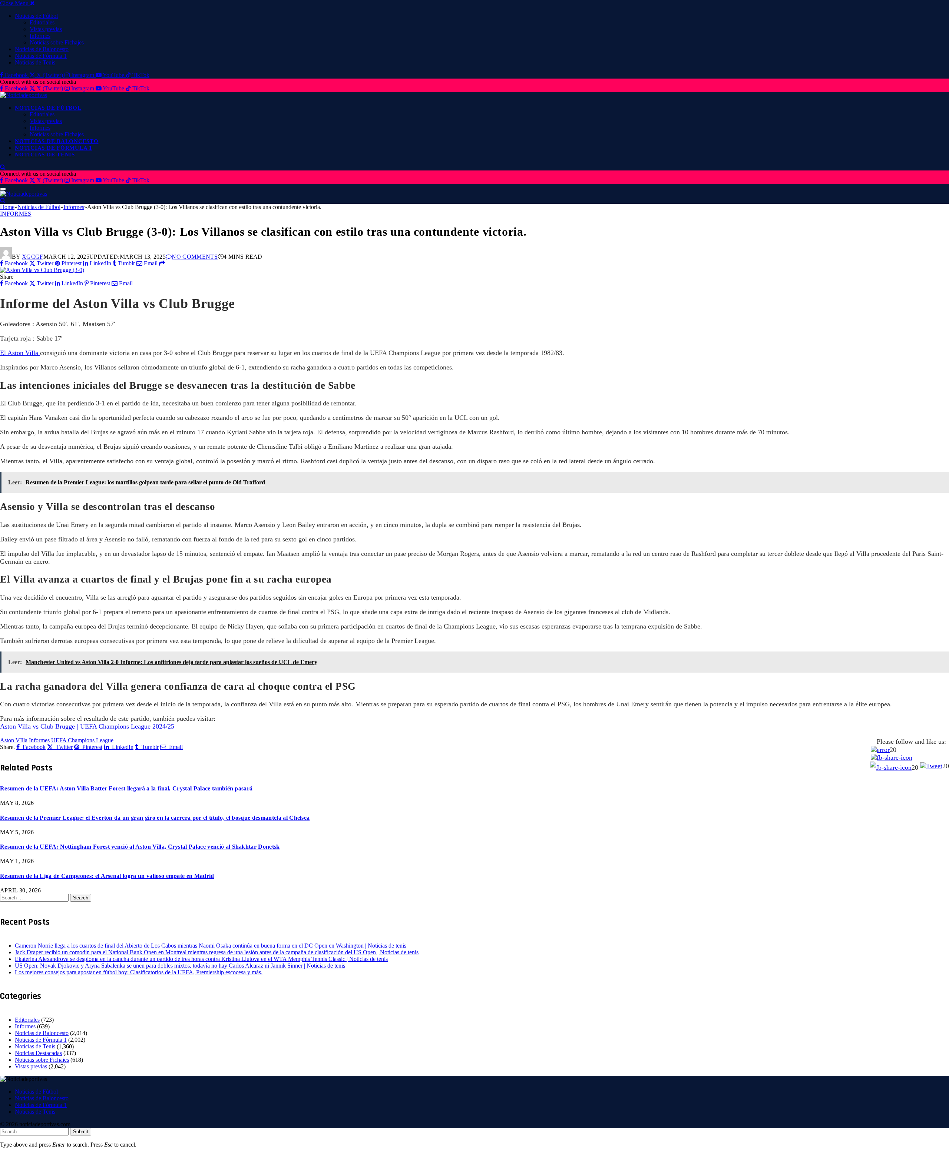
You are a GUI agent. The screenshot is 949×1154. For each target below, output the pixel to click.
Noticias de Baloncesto (42, 49)
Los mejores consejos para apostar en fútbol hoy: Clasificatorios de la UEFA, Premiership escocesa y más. (138, 972)
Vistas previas (46, 29)
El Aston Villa (20, 353)
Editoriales (42, 22)
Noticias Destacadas (38, 1053)
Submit (80, 1131)
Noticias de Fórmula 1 (41, 56)
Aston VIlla (13, 740)
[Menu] (3, 189)
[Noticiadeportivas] (23, 95)
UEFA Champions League (82, 740)
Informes (40, 36)
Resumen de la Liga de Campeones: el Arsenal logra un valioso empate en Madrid (107, 876)
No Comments (195, 256)
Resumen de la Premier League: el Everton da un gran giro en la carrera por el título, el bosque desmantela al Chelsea (155, 818)
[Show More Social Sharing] (162, 263)
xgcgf (32, 256)
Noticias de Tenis (35, 62)
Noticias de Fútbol (36, 16)
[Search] (3, 167)
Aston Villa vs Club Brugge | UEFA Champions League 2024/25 (87, 726)
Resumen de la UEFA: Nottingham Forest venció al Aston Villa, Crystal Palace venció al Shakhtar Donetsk (140, 846)
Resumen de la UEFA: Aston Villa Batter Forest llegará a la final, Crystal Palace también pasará (126, 788)
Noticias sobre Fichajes (57, 42)
